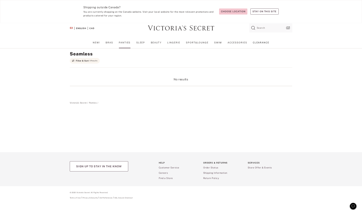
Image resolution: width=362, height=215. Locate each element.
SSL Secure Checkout (123, 198)
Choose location (233, 11)
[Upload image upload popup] (287, 27)
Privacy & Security (90, 198)
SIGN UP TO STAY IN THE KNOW (99, 166)
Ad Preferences (106, 198)
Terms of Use (75, 198)
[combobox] (270, 27)
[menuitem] (96, 44)
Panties (93, 103)
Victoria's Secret (78, 103)
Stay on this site (264, 11)
